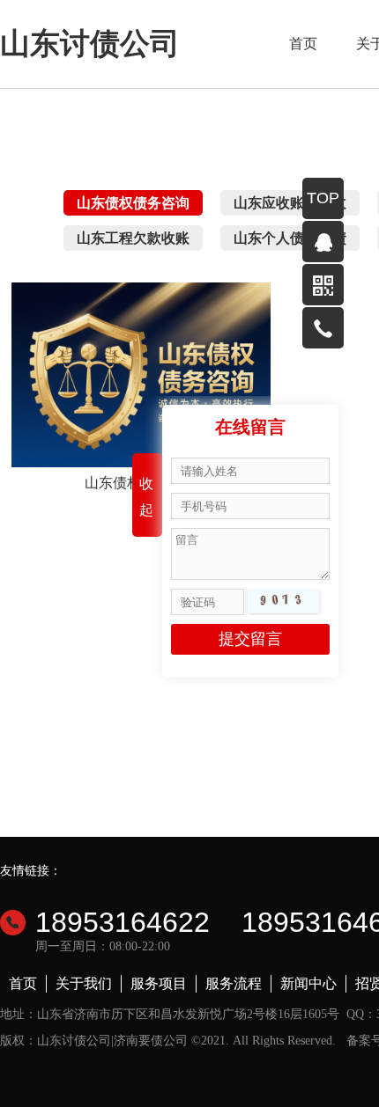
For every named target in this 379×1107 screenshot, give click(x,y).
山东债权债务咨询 (133, 202)
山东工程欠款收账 (133, 238)
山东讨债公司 (90, 43)
